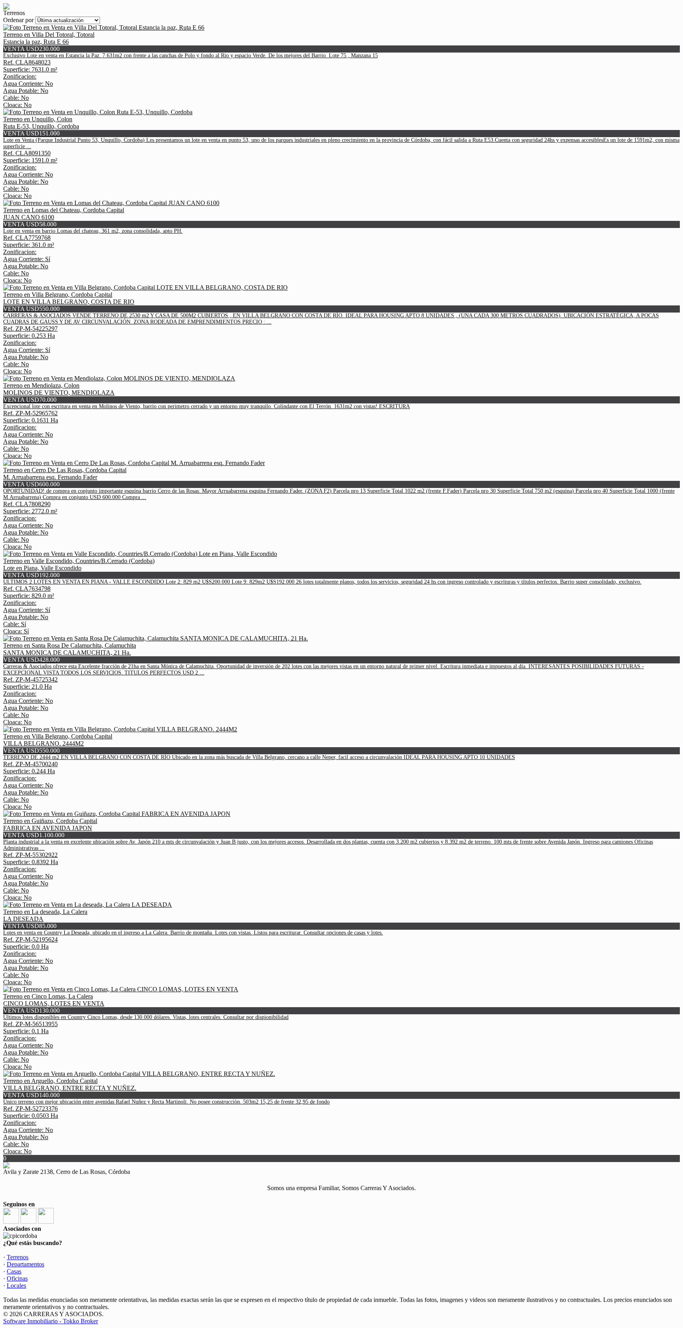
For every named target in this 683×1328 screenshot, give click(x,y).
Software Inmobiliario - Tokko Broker (50, 1321)
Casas (14, 1271)
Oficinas (17, 1278)
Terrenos (17, 1257)
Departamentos (25, 1264)
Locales (16, 1285)
